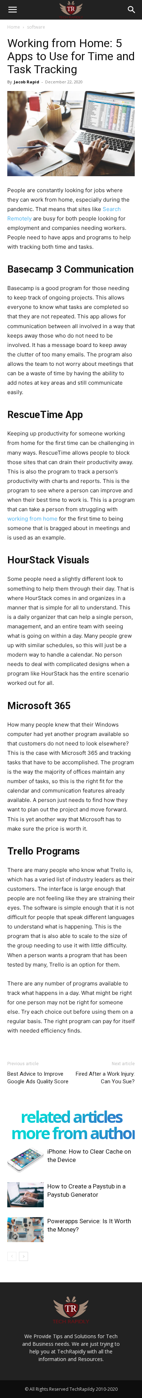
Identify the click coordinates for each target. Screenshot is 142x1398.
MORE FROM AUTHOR (74, 1133)
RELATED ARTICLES (71, 1116)
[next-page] (23, 1256)
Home (13, 27)
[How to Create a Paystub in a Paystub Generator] (25, 1194)
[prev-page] (11, 1256)
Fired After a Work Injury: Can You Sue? (105, 1078)
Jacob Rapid (26, 81)
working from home (32, 518)
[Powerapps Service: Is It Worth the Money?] (25, 1229)
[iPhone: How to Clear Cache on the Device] (25, 1159)
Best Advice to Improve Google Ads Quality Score (37, 1078)
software (36, 27)
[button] (12, 10)
